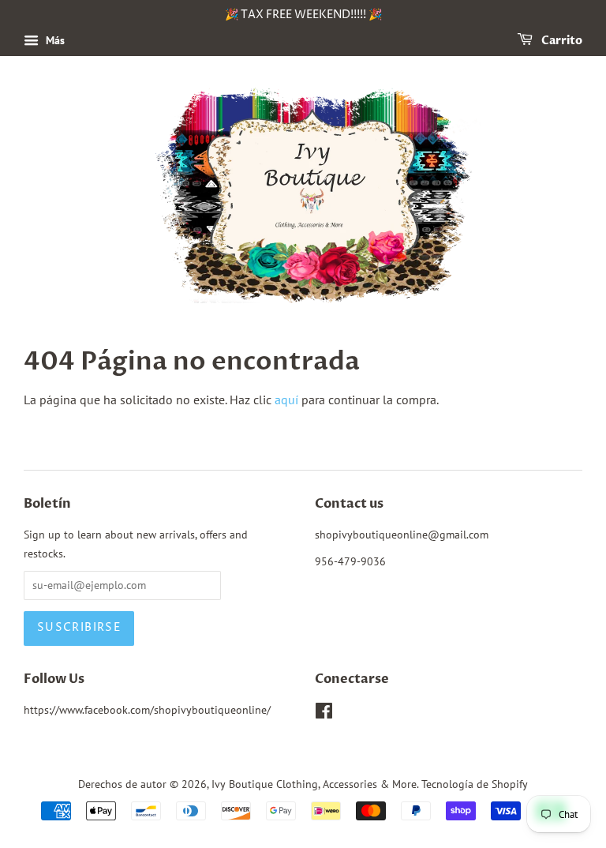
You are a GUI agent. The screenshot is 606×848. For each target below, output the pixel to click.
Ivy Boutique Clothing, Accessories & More (314, 784)
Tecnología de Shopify (474, 784)
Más (54, 40)
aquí (286, 399)
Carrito (560, 40)
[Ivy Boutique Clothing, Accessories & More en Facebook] (324, 714)
